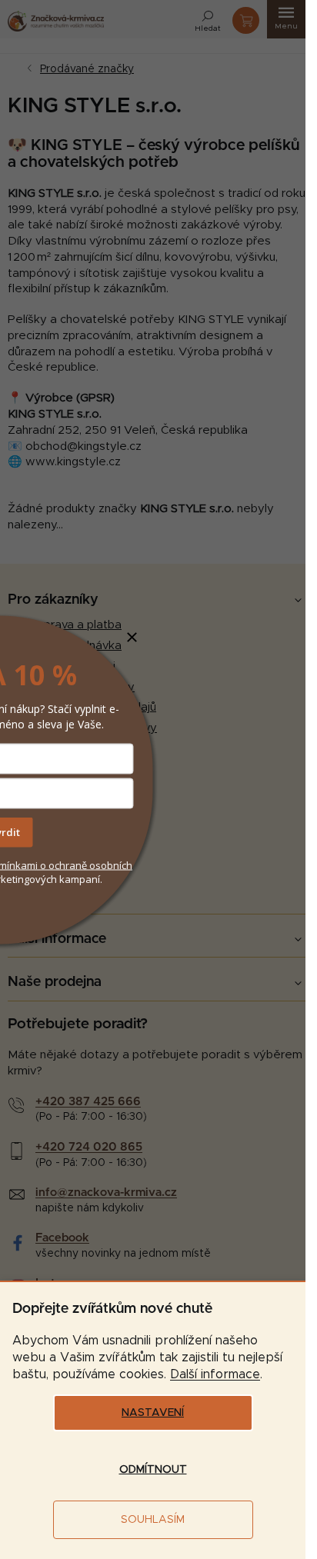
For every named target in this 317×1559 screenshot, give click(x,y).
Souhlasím (153, 1519)
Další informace (215, 1374)
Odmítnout (153, 1469)
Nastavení (153, 1412)
